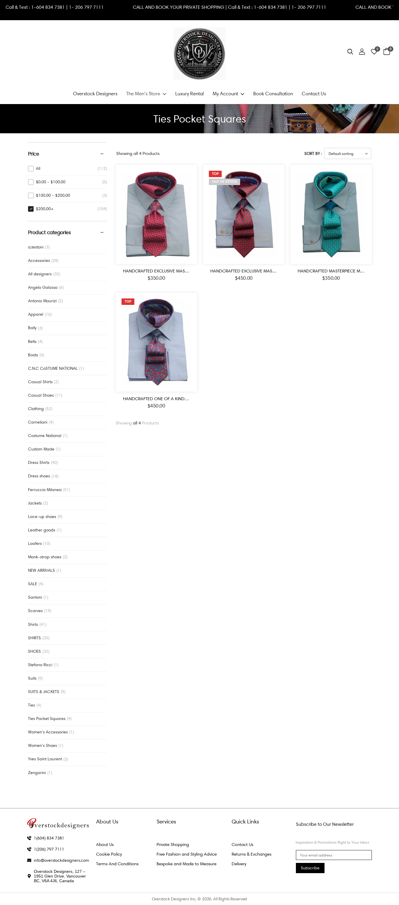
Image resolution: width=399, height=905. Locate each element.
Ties (31, 705)
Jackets (35, 503)
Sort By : (313, 153)
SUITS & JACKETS (43, 691)
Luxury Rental (189, 93)
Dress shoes (39, 476)
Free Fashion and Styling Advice (187, 854)
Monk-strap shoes (44, 557)
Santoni (35, 597)
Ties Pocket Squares (46, 718)
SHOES (34, 651)
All (38, 168)
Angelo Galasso (43, 287)
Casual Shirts (40, 381)
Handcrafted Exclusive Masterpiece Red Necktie (176, 271)
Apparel (35, 314)
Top (215, 174)
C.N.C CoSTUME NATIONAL (53, 368)
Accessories (39, 260)
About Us (105, 844)
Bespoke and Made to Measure (186, 863)
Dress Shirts (38, 462)
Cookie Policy (109, 854)
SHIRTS (34, 637)
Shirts (33, 624)
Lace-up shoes (42, 516)
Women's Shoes (42, 745)
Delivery (239, 863)
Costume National (44, 435)
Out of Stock (224, 181)
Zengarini (37, 772)
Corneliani (37, 422)
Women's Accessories (48, 732)
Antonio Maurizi (42, 300)
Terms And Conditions (117, 863)
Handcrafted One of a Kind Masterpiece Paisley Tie (179, 398)
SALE (32, 583)
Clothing (36, 408)
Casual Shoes (41, 395)
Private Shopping (173, 844)
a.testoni (36, 247)
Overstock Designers (95, 93)
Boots (33, 355)
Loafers (35, 543)
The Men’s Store (143, 93)
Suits (32, 678)
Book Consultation (273, 93)
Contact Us (314, 93)
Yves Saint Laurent (45, 759)
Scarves (35, 610)
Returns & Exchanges (251, 854)
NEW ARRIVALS (41, 570)
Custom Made (41, 449)
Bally (32, 327)
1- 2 (86, 7)
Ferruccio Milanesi (45, 489)
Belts (32, 341)
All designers (40, 274)
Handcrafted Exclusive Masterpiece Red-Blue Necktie (269, 271)
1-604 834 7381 (62, 7)
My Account (225, 93)
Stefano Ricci (40, 664)
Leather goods (41, 530)
